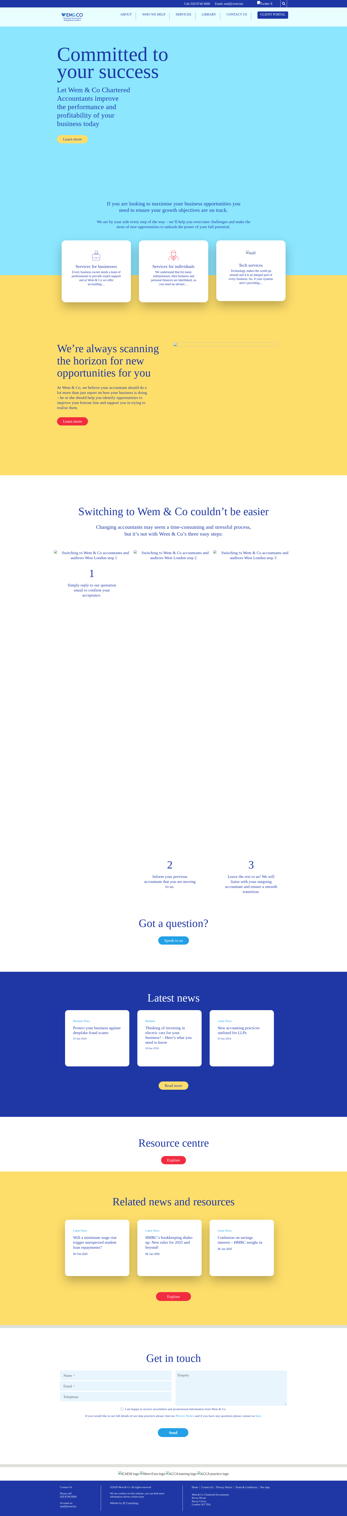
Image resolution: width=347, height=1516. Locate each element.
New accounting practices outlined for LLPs (239, 1030)
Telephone (71, 1397)
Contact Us (207, 1487)
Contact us (237, 14)
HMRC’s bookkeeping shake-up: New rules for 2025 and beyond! (169, 1242)
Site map (265, 1487)
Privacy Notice (185, 1416)
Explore (173, 1296)
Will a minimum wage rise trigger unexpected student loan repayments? (95, 1242)
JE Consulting (130, 1503)
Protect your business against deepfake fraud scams (97, 1030)
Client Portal (272, 14)
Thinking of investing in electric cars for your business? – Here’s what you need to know (168, 1035)
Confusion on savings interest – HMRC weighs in (240, 1240)
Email (69, 1386)
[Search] (283, 3)
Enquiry (183, 1375)
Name (69, 1376)
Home (195, 1487)
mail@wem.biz (233, 3)
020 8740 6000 (200, 3)
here (258, 1416)
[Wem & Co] (72, 17)
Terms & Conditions (246, 1487)
